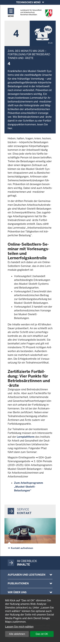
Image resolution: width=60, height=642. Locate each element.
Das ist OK (42, 634)
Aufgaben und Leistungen (26, 574)
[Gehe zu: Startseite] (36, 13)
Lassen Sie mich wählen (19, 626)
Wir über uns (17, 592)
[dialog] (30, 618)
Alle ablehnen (17, 634)
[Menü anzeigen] (50, 574)
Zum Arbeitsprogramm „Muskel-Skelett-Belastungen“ (28, 486)
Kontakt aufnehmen (22, 548)
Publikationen (18, 583)
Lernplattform (26, 436)
